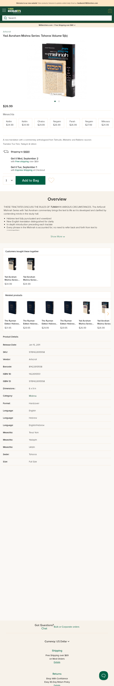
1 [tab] (54, 102)
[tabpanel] (57, 69)
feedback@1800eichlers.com (87, 3)
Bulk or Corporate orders (66, 626)
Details (57, 662)
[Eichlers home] (14, 10)
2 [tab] (59, 102)
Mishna (32, 395)
